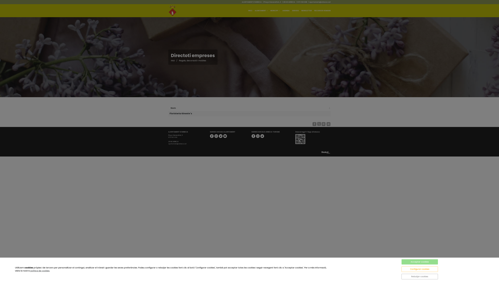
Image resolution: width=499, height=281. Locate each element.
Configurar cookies (419, 269)
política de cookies (40, 270)
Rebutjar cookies (419, 276)
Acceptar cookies (420, 261)
